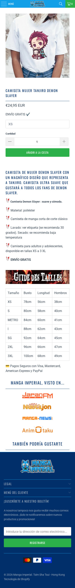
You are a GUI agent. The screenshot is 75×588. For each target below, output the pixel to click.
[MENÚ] (1, 4)
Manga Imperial (22, 574)
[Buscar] (60, 4)
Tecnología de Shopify (17, 579)
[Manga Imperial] (37, 4)
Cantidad (10, 133)
